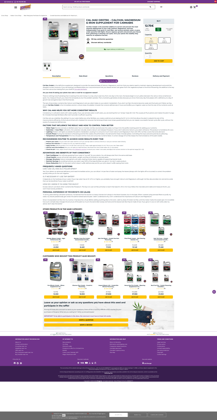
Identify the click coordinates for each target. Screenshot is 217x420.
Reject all (137, 414)
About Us (18, 342)
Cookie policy (161, 346)
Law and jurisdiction (163, 350)
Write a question (86, 320)
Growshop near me (21, 346)
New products (67, 342)
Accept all (118, 414)
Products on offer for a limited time (73, 348)
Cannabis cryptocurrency (117, 350)
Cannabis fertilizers (80, 89)
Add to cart (159, 61)
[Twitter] (18, 363)
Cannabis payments (115, 348)
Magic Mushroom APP (69, 354)
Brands (65, 350)
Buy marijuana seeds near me (24, 352)
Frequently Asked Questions (118, 346)
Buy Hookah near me (21, 354)
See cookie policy (73, 418)
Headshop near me (20, 348)
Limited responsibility (163, 348)
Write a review (86, 325)
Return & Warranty (115, 342)
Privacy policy (161, 344)
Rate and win (91, 25)
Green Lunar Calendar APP (70, 352)
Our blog (65, 344)
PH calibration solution (79, 149)
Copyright (160, 352)
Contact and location (21, 344)
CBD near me (19, 350)
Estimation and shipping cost (118, 344)
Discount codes (67, 346)
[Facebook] (15, 363)
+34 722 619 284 (21, 2)
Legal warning (161, 342)
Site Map (112, 352)
